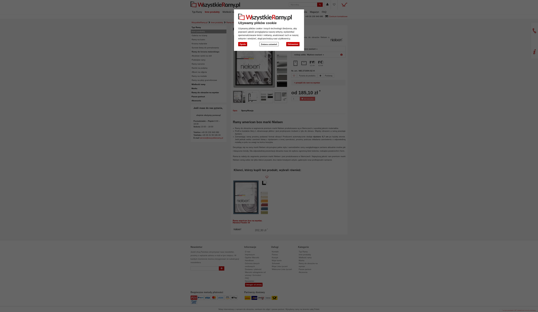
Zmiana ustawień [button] (269, 44)
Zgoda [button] (243, 44)
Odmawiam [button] (293, 44)
